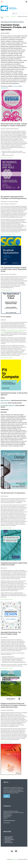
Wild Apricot (15, 859)
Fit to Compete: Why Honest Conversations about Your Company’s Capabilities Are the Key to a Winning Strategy (14, 331)
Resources (13, 16)
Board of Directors (8, 838)
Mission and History (9, 836)
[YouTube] (16, 851)
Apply (6, 796)
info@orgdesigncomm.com (9, 820)
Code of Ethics (8, 840)
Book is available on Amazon (7, 157)
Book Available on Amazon (6, 741)
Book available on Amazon (6, 527)
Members (7, 16)
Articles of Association (9, 839)
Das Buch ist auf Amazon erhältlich (8, 234)
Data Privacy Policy (9, 842)
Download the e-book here (6, 289)
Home (2, 16)
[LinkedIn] (12, 851)
